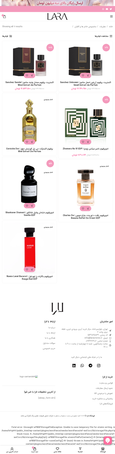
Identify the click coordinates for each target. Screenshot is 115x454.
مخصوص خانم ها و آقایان (85, 26)
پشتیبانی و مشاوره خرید (102, 398)
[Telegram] (90, 365)
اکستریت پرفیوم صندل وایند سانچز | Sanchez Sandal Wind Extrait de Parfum (29, 84)
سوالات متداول (49, 343)
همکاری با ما (50, 338)
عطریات (102, 26)
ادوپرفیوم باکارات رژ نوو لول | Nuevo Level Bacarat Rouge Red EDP (30, 278)
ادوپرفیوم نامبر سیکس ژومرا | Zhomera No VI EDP (85, 148)
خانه (110, 26)
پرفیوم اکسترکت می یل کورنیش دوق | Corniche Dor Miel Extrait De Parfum (29, 150)
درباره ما (52, 327)
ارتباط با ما (51, 332)
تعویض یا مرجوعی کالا (103, 393)
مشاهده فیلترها (101, 36)
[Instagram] (98, 365)
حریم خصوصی (49, 348)
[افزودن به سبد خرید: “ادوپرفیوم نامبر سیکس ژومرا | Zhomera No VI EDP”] (88, 141)
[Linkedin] (74, 365)
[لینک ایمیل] (107, 9)
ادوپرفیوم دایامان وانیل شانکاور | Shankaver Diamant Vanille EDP (29, 214)
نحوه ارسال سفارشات (104, 388)
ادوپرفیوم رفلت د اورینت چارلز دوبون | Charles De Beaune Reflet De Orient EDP (85, 217)
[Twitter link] (111, 9)
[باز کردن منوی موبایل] (111, 17)
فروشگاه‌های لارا (106, 403)
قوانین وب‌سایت (106, 383)
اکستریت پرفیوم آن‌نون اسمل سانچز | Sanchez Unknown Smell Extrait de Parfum (85, 84)
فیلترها (5, 36)
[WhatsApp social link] (103, 9)
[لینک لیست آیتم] (86, 338)
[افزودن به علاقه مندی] (83, 75)
